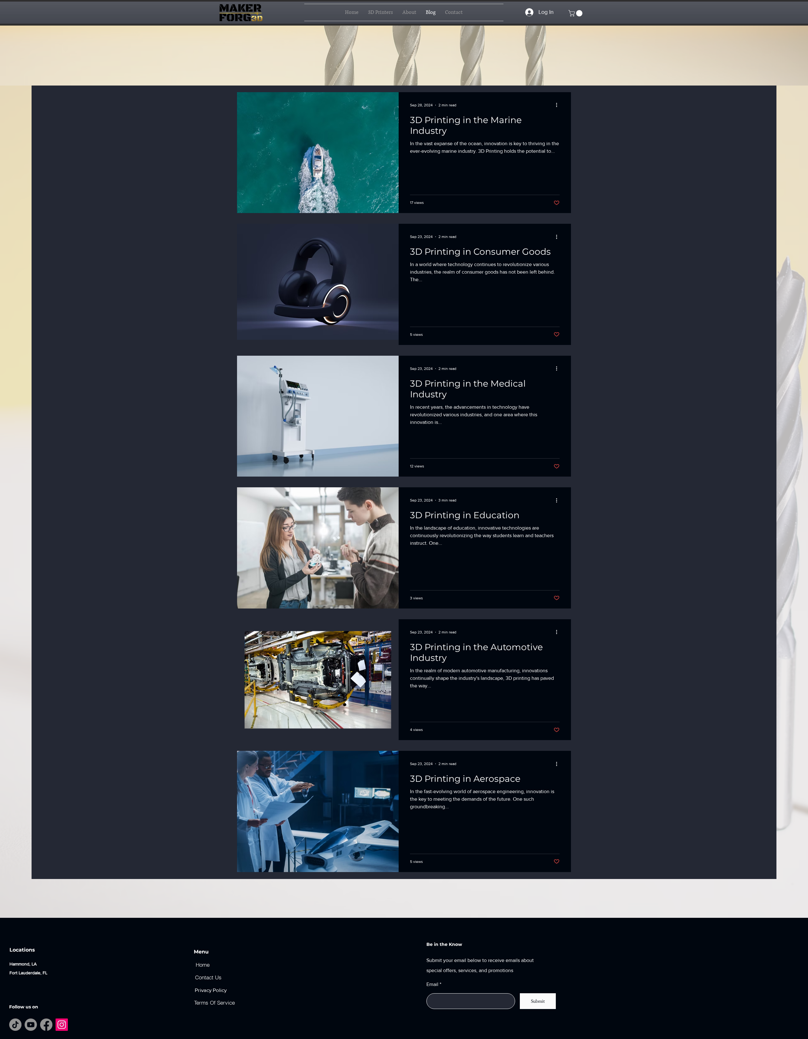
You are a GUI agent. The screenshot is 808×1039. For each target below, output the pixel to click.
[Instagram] (62, 1024)
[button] (576, 13)
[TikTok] (15, 1024)
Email (432, 984)
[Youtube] (31, 1024)
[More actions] (558, 105)
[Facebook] (46, 1024)
